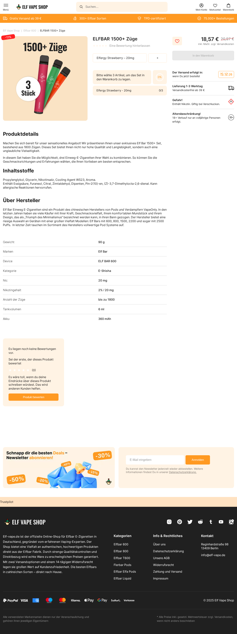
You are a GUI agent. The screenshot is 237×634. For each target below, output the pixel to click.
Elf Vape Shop (11, 30)
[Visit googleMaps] (231, 522)
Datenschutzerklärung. (183, 472)
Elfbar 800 (121, 551)
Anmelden (198, 459)
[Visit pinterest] (179, 522)
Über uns (159, 544)
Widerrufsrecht (163, 565)
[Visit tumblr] (210, 522)
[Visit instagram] (169, 522)
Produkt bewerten (33, 397)
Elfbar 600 (30, 30)
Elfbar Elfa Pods (125, 571)
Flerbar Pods (122, 565)
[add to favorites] (177, 41)
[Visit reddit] (200, 522)
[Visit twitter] (190, 522)
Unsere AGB (161, 558)
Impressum (160, 578)
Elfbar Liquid (122, 578)
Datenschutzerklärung (168, 551)
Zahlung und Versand (167, 571)
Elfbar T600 (122, 558)
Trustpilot (6, 502)
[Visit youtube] (221, 522)
